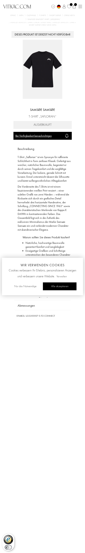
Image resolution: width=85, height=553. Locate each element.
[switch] (8, 547)
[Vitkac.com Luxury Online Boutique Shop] (17, 6)
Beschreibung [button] (26, 149)
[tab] (43, 149)
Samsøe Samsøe (42, 110)
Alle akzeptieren (59, 286)
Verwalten (62, 276)
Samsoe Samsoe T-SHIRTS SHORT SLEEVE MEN (30, 22)
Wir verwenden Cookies (43, 265)
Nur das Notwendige (25, 286)
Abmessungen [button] (26, 305)
